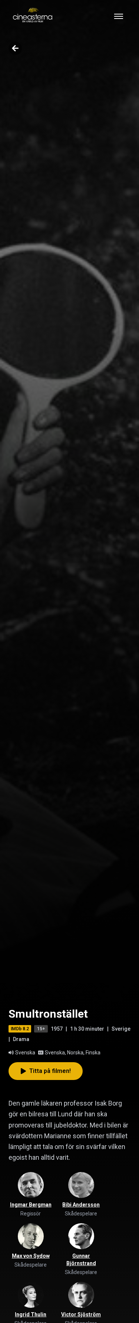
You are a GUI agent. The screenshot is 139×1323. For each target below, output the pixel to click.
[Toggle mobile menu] (118, 16)
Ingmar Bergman (31, 1205)
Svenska (25, 1053)
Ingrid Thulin (30, 1314)
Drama (21, 1039)
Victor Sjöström (81, 1314)
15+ (41, 1028)
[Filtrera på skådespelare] (81, 1185)
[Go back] (15, 48)
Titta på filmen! (50, 1070)
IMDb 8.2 (20, 1028)
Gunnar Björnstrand (81, 1259)
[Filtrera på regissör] (31, 1185)
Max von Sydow (31, 1256)
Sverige (121, 1029)
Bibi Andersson (81, 1205)
